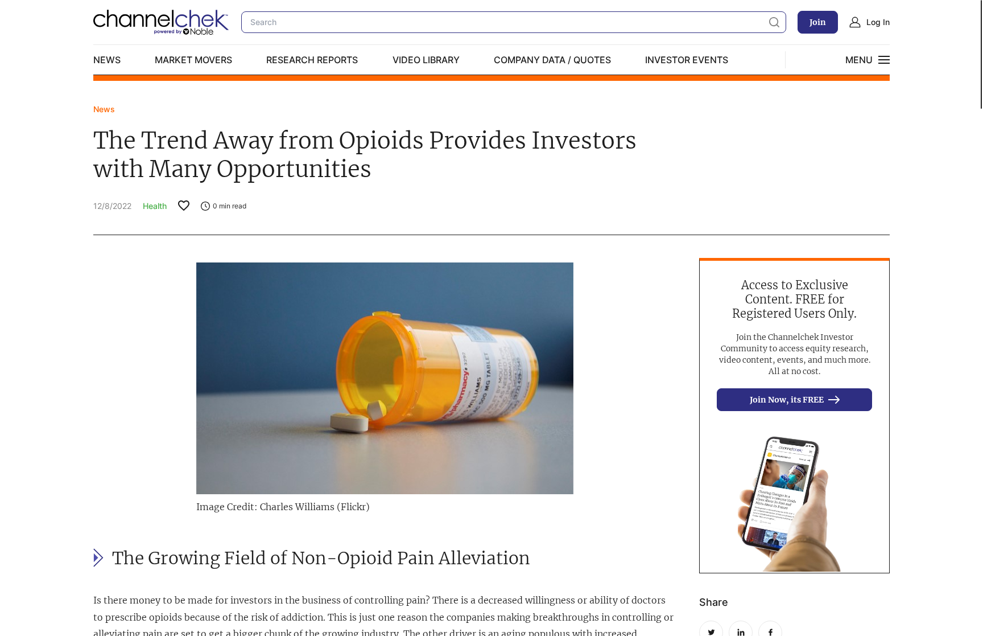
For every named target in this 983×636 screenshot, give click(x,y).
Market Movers (193, 59)
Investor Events (686, 59)
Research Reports (312, 59)
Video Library (426, 59)
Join (817, 22)
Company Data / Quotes (552, 59)
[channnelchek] (161, 22)
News (107, 59)
